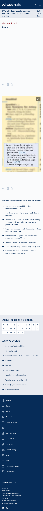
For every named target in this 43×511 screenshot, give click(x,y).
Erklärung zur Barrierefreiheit (11, 495)
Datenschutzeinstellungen (10, 493)
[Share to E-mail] (3, 84)
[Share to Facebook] (8, 84)
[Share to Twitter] (12, 84)
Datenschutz (6, 490)
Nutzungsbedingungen (9, 501)
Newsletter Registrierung (10, 503)
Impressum (5, 488)
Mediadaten (5, 498)
